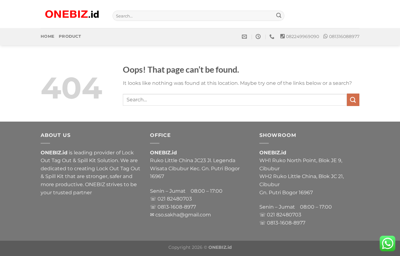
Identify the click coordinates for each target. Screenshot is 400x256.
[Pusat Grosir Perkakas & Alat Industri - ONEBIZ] (72, 14)
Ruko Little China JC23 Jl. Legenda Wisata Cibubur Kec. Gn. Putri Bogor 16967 (195, 168)
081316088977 (344, 36)
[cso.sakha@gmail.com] (245, 37)
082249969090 (302, 36)
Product (70, 36)
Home (47, 36)
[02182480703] (272, 37)
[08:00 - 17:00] (259, 37)
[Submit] (278, 16)
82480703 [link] (179, 199)
